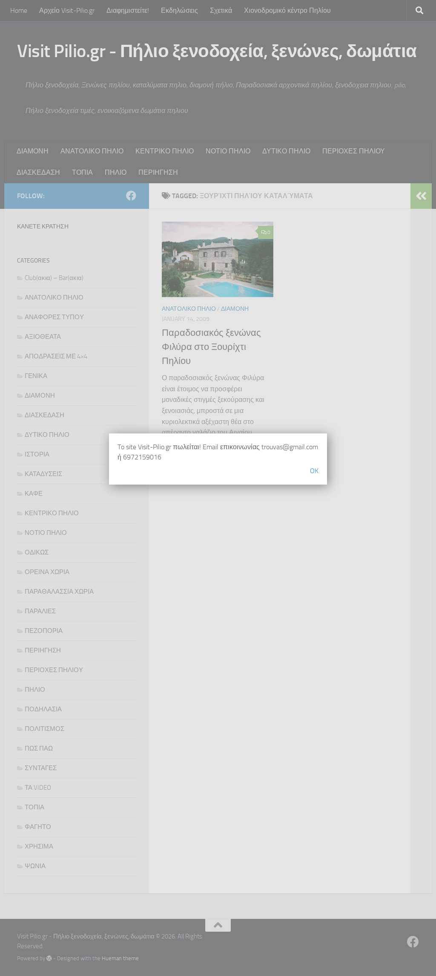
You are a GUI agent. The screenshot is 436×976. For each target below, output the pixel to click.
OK (314, 471)
